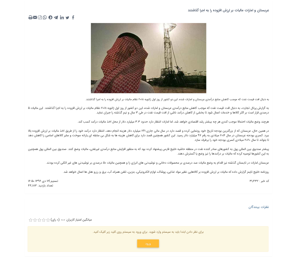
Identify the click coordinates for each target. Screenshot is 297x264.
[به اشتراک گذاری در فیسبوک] (73, 17)
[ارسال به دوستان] (35, 17)
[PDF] (40, 17)
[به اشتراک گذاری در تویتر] (67, 17)
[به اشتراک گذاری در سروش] (50, 17)
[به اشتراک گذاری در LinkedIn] (62, 17)
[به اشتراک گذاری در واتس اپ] (45, 17)
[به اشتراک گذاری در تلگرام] (56, 17)
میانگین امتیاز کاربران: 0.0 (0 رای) (71, 220)
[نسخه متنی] (30, 17)
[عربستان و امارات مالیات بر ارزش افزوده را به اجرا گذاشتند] (148, 57)
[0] (31, 220)
